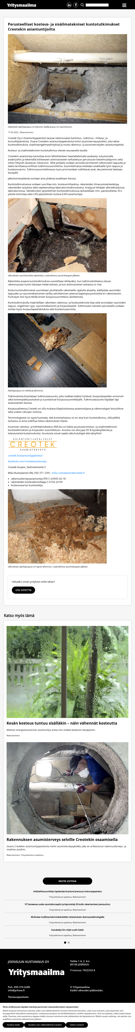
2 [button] (69, 942)
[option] (67, 914)
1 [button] (65, 942)
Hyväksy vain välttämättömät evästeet (45, 1025)
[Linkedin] (69, 4)
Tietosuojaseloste (18, 997)
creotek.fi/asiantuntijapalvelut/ (25, 455)
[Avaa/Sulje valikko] (124, 5)
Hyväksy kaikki (13, 1025)
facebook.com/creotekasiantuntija (27, 461)
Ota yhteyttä (23, 590)
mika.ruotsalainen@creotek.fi (68, 472)
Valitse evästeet (77, 1025)
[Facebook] (75, 4)
